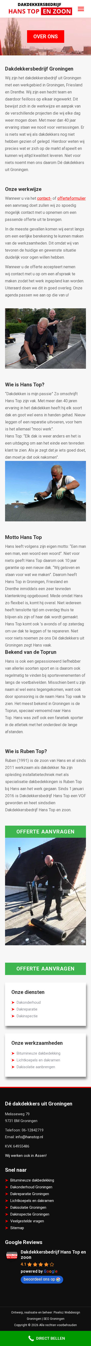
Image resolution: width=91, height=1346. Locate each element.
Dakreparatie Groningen (29, 1194)
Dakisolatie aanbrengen (36, 1067)
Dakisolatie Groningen (28, 1207)
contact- (44, 198)
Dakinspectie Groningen (29, 1214)
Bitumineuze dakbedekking (38, 1053)
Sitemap (17, 1228)
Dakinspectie (27, 1016)
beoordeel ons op (39, 1279)
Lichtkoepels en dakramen (38, 1060)
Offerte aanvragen (45, 832)
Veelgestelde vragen (27, 1221)
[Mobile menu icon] (81, 9)
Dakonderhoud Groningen (31, 1187)
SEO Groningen (53, 1319)
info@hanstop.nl (29, 1137)
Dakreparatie (27, 1009)
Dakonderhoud (29, 1002)
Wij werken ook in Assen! (26, 1155)
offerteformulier (71, 198)
